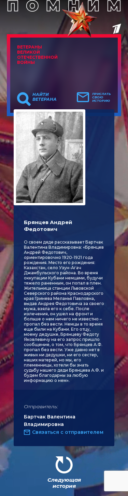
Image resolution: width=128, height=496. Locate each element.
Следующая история (64, 483)
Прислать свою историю (101, 97)
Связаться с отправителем (67, 432)
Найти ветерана (44, 97)
